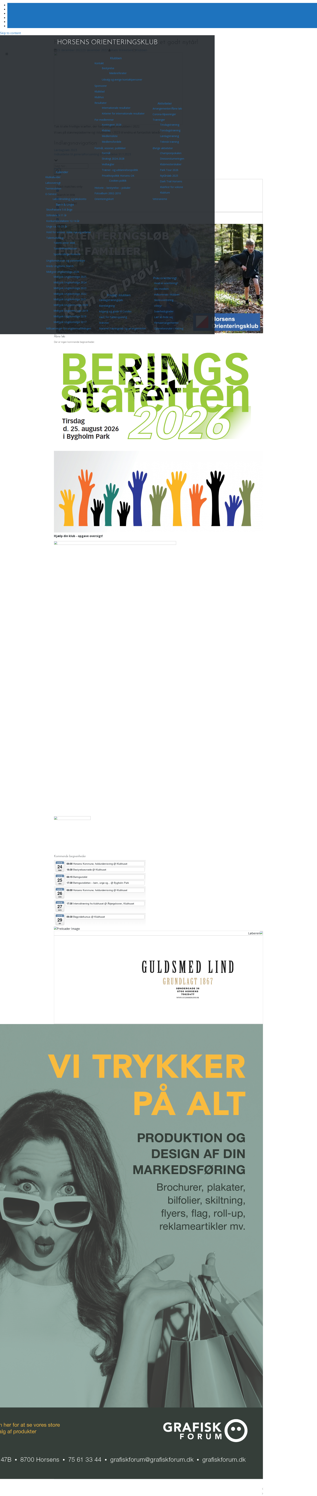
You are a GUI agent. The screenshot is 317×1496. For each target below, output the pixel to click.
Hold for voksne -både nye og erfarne (68, 232)
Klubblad (99, 91)
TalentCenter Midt (64, 243)
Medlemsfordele (111, 141)
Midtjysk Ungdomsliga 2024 (70, 282)
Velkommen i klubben (166, 294)
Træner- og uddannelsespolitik (120, 170)
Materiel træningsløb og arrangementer (122, 328)
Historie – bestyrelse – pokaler (112, 187)
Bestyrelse (108, 68)
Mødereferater (118, 73)
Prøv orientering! (165, 278)
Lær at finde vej (163, 317)
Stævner (104, 322)
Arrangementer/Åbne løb (167, 108)
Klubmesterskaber (170, 164)
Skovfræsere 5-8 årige (59, 209)
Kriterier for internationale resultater (123, 113)
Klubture (165, 192)
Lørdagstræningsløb (111, 300)
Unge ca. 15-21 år (56, 226)
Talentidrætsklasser (65, 248)
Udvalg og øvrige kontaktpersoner (122, 79)
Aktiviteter (165, 103)
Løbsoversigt (53, 183)
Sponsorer (100, 85)
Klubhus (99, 97)
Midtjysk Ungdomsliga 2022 (70, 293)
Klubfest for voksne (171, 187)
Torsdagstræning (170, 130)
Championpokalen (170, 153)
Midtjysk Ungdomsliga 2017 (70, 322)
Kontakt (99, 63)
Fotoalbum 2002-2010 (107, 193)
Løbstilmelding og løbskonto (69, 199)
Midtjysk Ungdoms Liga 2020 (71, 305)
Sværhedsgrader (164, 311)
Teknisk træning (169, 141)
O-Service (51, 194)
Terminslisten (53, 188)
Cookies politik (117, 180)
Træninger (159, 119)
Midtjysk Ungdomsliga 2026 (62, 271)
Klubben (116, 58)
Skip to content (10, 33)
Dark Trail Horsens (171, 181)
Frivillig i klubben (118, 295)
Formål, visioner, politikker (110, 148)
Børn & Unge (65, 204)
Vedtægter (108, 164)
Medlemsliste (110, 136)
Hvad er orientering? (166, 283)
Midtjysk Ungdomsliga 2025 (70, 276)
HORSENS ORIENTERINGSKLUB (107, 42)
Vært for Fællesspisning (113, 317)
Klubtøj (106, 130)
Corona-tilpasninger (164, 114)
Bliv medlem (161, 289)
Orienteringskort (104, 199)
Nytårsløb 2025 (169, 175)
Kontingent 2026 (111, 124)
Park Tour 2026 (169, 170)
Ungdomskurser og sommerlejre (65, 260)
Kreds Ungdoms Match (60, 266)
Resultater (100, 103)
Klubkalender (53, 177)
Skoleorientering (163, 300)
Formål (106, 153)
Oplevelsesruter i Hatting (168, 328)
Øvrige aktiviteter (163, 148)
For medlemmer (104, 119)
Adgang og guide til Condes (115, 311)
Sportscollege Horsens (67, 254)
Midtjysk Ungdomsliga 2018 (70, 316)
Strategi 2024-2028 (113, 158)
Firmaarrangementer (166, 322)
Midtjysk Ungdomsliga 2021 (70, 299)
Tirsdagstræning (169, 124)
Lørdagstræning (169, 136)
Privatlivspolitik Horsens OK (118, 175)
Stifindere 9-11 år (56, 215)
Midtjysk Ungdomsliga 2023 (70, 288)
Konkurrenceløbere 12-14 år (62, 221)
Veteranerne (160, 199)
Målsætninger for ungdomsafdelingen (68, 328)
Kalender (62, 172)
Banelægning (107, 305)
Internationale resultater (116, 108)
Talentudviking (54, 238)
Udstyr (158, 305)
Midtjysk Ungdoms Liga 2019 (71, 310)
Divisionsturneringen (172, 158)
